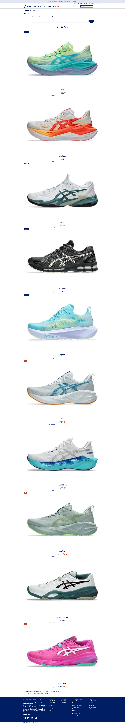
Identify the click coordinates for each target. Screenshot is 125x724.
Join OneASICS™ (27, 702)
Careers (73, 702)
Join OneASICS (91, 3)
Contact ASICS (52, 700)
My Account (99, 3)
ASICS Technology (92, 707)
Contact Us (49, 693)
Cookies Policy (75, 708)
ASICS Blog (91, 708)
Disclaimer (74, 710)
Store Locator (51, 710)
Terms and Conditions (76, 707)
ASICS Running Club (92, 705)
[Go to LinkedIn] (32, 718)
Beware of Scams (52, 708)
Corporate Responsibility (77, 705)
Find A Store (85, 3)
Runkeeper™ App (92, 702)
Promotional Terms (76, 713)
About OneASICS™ (92, 700)
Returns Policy (51, 705)
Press (73, 704)
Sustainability (75, 715)
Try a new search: (62, 18)
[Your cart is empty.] (99, 6)
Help (81, 3)
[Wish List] (96, 6)
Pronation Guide (64, 702)
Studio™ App (91, 704)
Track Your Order (52, 702)
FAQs (50, 707)
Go (91, 21)
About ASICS (74, 700)
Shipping (50, 704)
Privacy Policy (42, 709)
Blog (78, 3)
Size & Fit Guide (64, 700)
